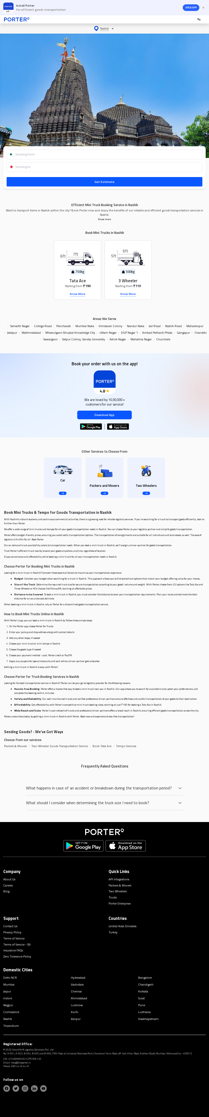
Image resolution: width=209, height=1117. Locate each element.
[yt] (43, 1088)
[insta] (25, 1088)
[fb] (6, 1088)
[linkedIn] (34, 1088)
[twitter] (15, 1088)
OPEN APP (191, 7)
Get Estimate (104, 181)
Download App (104, 415)
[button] (104, 28)
